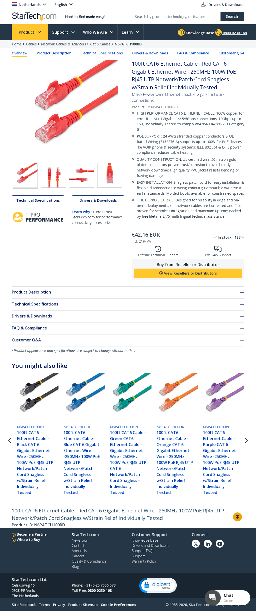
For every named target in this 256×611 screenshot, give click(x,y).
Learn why (81, 211)
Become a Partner (32, 534)
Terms (44, 604)
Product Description (54, 53)
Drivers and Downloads (150, 545)
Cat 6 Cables (100, 44)
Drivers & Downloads (150, 53)
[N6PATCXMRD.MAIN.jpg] (25, 175)
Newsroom (81, 540)
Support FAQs (143, 550)
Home (17, 44)
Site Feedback (24, 604)
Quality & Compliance (89, 561)
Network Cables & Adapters (63, 44)
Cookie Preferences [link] (118, 604)
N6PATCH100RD (128, 44)
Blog (75, 566)
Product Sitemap (83, 604)
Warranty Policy (144, 561)
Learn (128, 32)
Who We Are (95, 32)
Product (27, 32)
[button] (158, 585)
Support (60, 32)
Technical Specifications (102, 53)
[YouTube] (220, 544)
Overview (19, 53)
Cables (31, 44)
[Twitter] (196, 544)
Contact (78, 545)
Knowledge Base (199, 32)
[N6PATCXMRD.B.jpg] (81, 175)
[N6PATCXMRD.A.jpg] (53, 175)
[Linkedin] (208, 544)
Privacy (59, 604)
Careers (78, 556)
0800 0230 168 (100, 590)
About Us (79, 550)
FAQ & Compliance (193, 53)
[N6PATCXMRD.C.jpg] (109, 175)
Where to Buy (28, 539)
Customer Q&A (231, 53)
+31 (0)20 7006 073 (100, 585)
